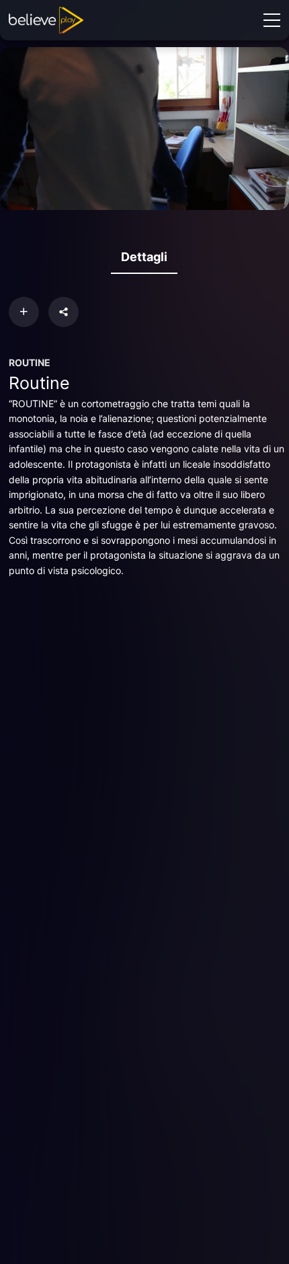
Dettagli (144, 257)
